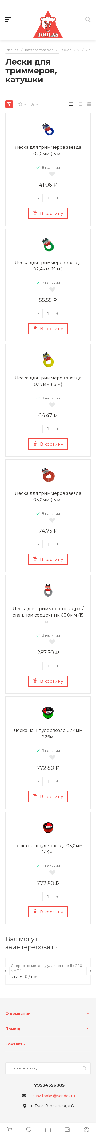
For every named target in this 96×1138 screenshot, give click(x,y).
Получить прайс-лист (40, 652)
